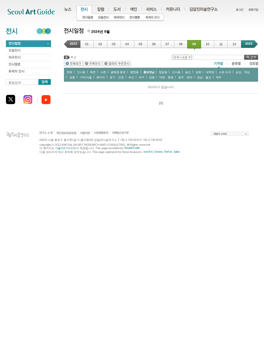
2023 (73, 43)
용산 (188, 72)
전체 (69, 72)
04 (127, 44)
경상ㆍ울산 (204, 77)
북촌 (93, 72)
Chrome (158, 151)
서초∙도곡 (225, 72)
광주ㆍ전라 (185, 77)
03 (114, 44)
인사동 (81, 72)
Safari (176, 151)
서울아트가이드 (64, 148)
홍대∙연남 (148, 72)
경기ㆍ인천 (117, 77)
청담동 (163, 72)
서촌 (103, 72)
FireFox (168, 151)
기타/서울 (86, 77)
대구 (141, 77)
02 (100, 44)
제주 (218, 77)
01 (87, 44)
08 (181, 44)
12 (234, 44)
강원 (152, 77)
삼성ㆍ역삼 (243, 72)
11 (221, 44)
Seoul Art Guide (131, 147)
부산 (131, 77)
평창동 (134, 72)
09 (194, 44)
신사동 (176, 72)
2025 (248, 43)
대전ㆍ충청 (166, 77)
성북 (198, 72)
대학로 (210, 72)
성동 (72, 77)
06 (154, 44)
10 (207, 44)
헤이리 (100, 77)
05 (140, 44)
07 (167, 44)
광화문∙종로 (118, 72)
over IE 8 (147, 151)
